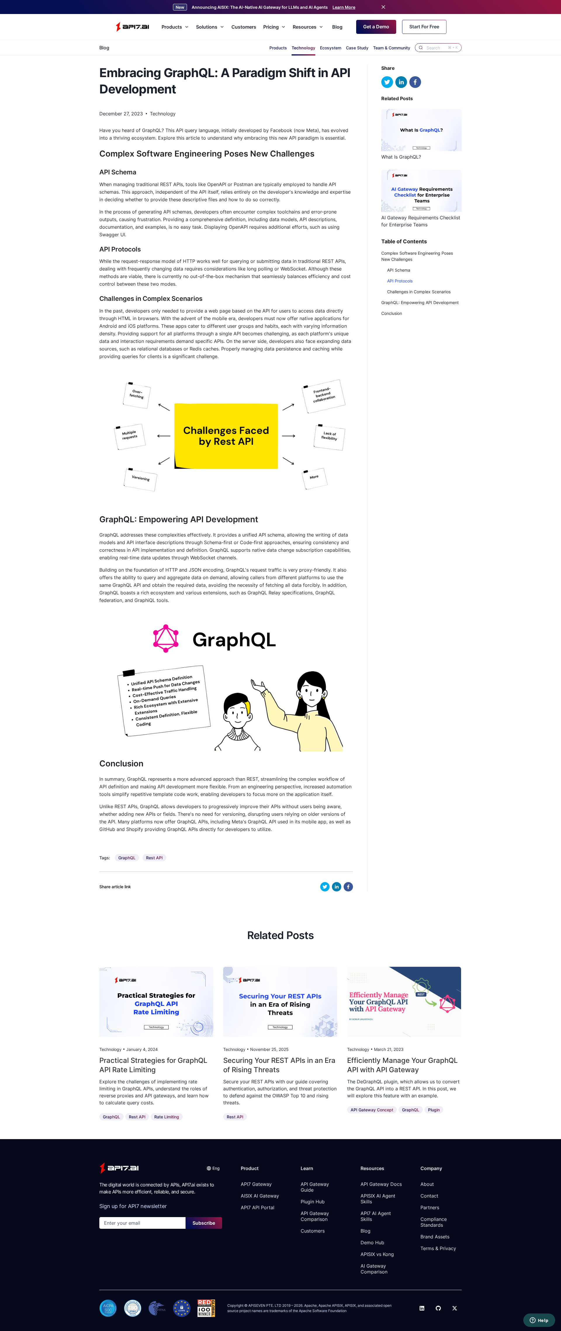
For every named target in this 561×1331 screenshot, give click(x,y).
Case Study (357, 47)
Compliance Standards (434, 1222)
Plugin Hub (313, 1202)
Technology (303, 47)
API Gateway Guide (315, 1187)
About (427, 1184)
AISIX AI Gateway (260, 1196)
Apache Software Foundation (323, 1311)
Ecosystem (330, 47)
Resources (304, 27)
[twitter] (325, 886)
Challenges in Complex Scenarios (419, 291)
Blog (337, 27)
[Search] (421, 48)
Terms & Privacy (438, 1248)
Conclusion (391, 313)
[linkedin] (336, 886)
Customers (243, 27)
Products (172, 27)
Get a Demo (376, 26)
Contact (429, 1196)
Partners (429, 1207)
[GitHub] (438, 1308)
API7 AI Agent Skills (376, 1216)
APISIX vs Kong (377, 1254)
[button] (213, 1168)
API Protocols (400, 280)
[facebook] (348, 886)
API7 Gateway (256, 1184)
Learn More (344, 7)
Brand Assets (434, 1237)
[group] (127, 857)
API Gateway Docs (381, 1184)
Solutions (206, 27)
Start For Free (424, 26)
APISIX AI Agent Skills (379, 1199)
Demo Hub (372, 1242)
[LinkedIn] (422, 1308)
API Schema (398, 270)
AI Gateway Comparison (374, 1269)
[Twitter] (455, 1308)
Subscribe (204, 1223)
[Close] (383, 7)
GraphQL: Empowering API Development (420, 302)
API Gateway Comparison (315, 1216)
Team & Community (391, 47)
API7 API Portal (257, 1207)
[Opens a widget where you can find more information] (539, 1320)
